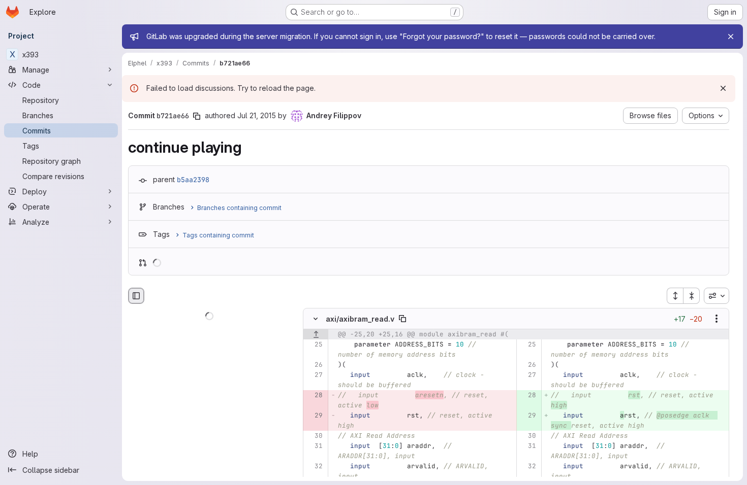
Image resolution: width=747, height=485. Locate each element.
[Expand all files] (675, 296)
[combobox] (716, 296)
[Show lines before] (315, 335)
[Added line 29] (527, 416)
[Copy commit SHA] (197, 116)
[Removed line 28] (314, 396)
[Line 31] (314, 446)
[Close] (731, 36)
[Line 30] (314, 436)
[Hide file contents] (315, 319)
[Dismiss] (723, 88)
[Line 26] (314, 365)
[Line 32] (314, 467)
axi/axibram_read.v (360, 319)
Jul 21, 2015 (256, 115)
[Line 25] (314, 345)
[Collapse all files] (691, 296)
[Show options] (716, 319)
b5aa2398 (193, 179)
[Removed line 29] (314, 416)
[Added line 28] (527, 396)
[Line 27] (314, 375)
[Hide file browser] (136, 296)
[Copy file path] (402, 319)
